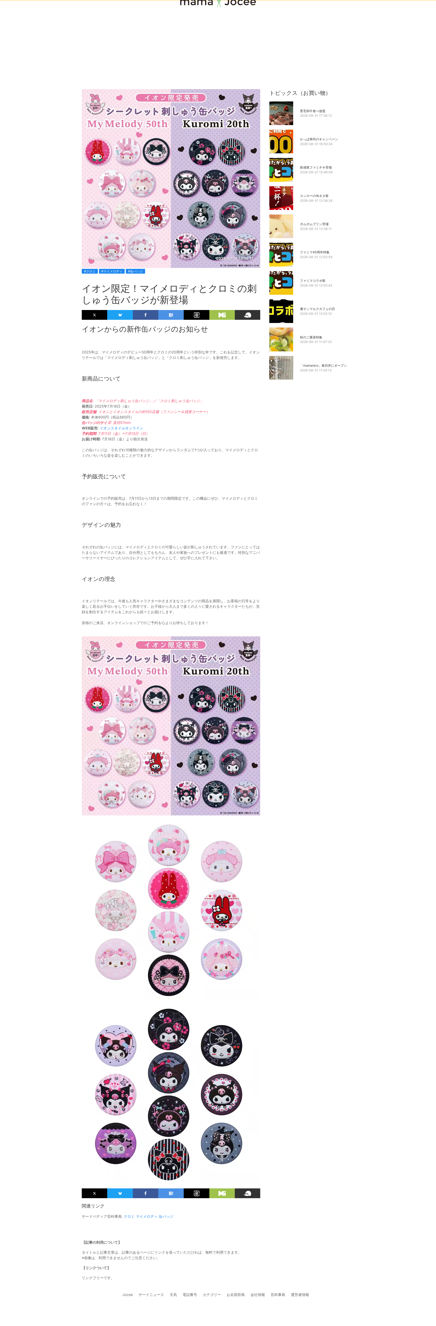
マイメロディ (147, 1216)
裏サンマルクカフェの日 (317, 309)
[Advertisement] (218, 37)
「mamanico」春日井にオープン (323, 365)
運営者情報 (300, 1294)
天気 (173, 1294)
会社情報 (257, 1294)
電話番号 (190, 1294)
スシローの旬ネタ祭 (314, 196)
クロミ (129, 1216)
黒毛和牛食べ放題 (312, 111)
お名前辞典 (236, 1294)
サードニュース (151, 1294)
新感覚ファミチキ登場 (316, 167)
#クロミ (90, 271)
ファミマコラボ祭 (312, 280)
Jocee (127, 1294)
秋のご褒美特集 (311, 337)
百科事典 (278, 1294)
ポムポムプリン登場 (314, 224)
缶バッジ (166, 1216)
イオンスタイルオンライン (121, 428)
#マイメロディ (111, 271)
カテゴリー (212, 1294)
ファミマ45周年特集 (314, 252)
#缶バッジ (135, 271)
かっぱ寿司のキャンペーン (319, 139)
